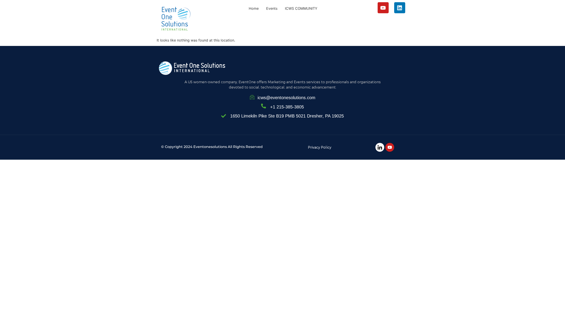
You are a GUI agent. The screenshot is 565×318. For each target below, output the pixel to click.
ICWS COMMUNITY (301, 8)
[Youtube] (383, 7)
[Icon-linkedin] (379, 147)
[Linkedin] (399, 7)
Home (254, 8)
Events (271, 8)
